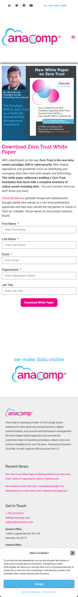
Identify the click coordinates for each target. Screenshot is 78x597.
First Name (9, 223)
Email (6, 254)
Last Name (9, 239)
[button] (72, 553)
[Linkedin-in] (9, 5)
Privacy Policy (49, 592)
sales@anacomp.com (17, 517)
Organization (10, 269)
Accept (39, 584)
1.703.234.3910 (14, 513)
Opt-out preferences (31, 592)
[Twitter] (17, 5)
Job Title (7, 285)
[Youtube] (31, 5)
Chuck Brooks (10, 198)
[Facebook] (24, 5)
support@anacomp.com (19, 522)
